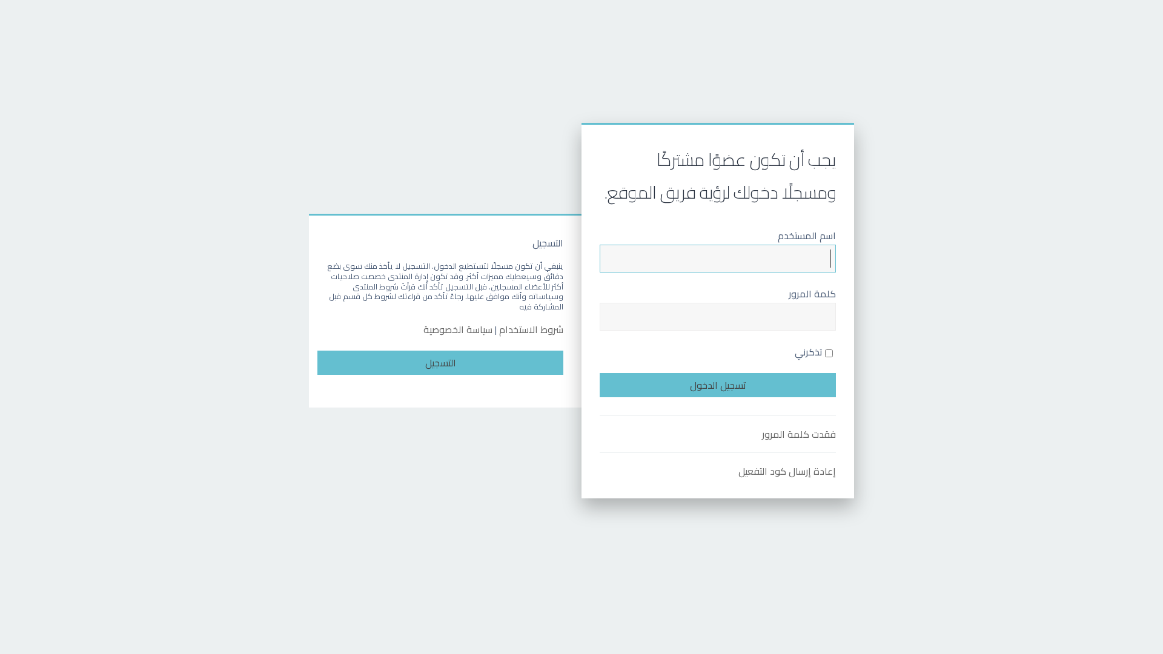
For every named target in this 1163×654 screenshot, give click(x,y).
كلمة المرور (812, 294)
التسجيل (440, 363)
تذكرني (810, 352)
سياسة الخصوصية (457, 329)
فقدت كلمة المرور (799, 434)
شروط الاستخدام (531, 329)
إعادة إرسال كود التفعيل (787, 471)
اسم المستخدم (807, 235)
